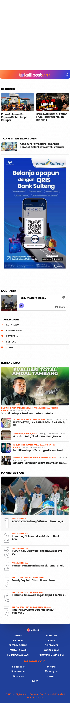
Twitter (52, 666)
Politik (54, 408)
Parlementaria (42, 408)
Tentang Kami (17, 650)
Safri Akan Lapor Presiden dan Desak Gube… (28, 413)
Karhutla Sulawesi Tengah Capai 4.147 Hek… (39, 595)
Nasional (38, 592)
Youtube (19, 676)
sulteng (11, 341)
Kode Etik (51, 635)
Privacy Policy (18, 645)
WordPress (20, 671)
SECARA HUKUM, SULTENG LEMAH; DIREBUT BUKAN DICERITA (51, 117)
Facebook (19, 666)
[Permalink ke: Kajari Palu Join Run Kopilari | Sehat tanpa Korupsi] (17, 102)
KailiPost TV (26, 592)
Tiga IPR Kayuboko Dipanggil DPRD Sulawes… (33, 611)
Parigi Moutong (42, 607)
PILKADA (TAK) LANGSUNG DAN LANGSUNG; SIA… (39, 424)
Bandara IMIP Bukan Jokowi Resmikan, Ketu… (40, 463)
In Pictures (15, 408)
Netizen (28, 457)
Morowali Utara (30, 445)
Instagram (52, 671)
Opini (34, 419)
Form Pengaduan (17, 654)
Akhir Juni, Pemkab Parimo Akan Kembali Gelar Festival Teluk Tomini (41, 145)
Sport (35, 433)
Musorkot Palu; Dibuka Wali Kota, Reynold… (39, 436)
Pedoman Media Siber (51, 654)
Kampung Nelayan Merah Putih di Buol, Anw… (35, 538)
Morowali (27, 408)
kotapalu (12, 336)
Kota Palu (12, 324)
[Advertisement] (35, 35)
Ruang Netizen (47, 445)
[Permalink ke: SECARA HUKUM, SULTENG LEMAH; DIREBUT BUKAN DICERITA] (52, 102)
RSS (36, 681)
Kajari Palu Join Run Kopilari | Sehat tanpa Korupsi (14, 117)
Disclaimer (51, 645)
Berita (15, 577)
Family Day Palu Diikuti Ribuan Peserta (35, 580)
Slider (10, 347)
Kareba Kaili (26, 577)
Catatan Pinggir (22, 419)
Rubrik (4, 410)
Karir (51, 640)
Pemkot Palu (14, 330)
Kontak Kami (51, 650)
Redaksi (18, 640)
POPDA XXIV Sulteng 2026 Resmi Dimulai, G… (38, 521)
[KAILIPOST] (35, 75)
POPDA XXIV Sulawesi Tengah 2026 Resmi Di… (37, 552)
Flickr (53, 676)
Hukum (5, 408)
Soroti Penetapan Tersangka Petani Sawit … (39, 450)
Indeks (18, 635)
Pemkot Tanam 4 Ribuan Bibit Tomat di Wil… (38, 565)
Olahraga (18, 433)
